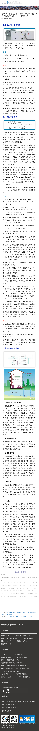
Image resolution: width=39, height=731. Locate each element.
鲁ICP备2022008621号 (9, 728)
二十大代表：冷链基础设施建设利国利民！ (20, 616)
